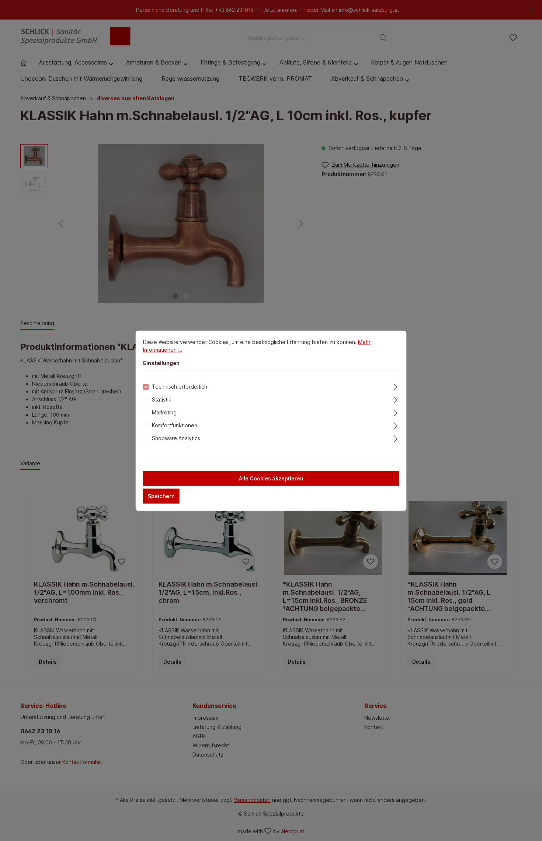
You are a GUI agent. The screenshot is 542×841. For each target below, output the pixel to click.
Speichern (161, 496)
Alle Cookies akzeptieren (271, 478)
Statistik (161, 399)
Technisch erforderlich (179, 386)
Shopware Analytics (176, 438)
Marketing (164, 412)
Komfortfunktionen (174, 425)
